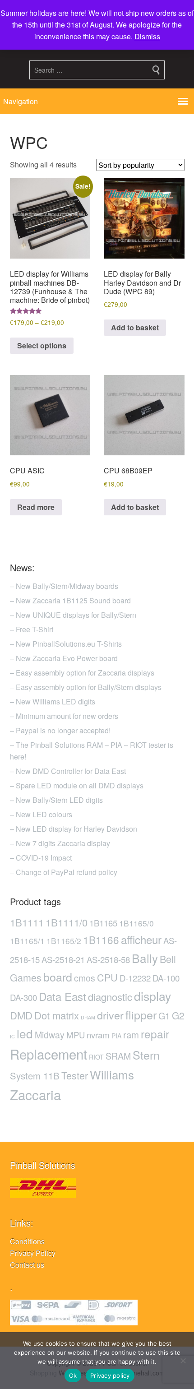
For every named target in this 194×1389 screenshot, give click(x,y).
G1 (164, 1015)
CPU (107, 977)
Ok (73, 1375)
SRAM (118, 1056)
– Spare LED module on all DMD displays (76, 785)
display (152, 996)
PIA (116, 1035)
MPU (75, 1035)
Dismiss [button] (147, 36)
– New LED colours (41, 814)
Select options (41, 345)
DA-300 (23, 997)
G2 (178, 1015)
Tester (74, 1075)
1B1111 (27, 922)
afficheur (141, 939)
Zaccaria (35, 1094)
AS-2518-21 (63, 959)
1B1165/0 (136, 923)
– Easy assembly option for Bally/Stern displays (86, 687)
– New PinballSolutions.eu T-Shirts (66, 644)
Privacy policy (110, 1375)
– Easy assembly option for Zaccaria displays (82, 672)
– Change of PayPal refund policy (63, 872)
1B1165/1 (27, 940)
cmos (84, 978)
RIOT (96, 1056)
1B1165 (103, 923)
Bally (145, 957)
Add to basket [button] (135, 327)
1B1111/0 (67, 922)
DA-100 (166, 978)
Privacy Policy (32, 1253)
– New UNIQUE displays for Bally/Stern (73, 615)
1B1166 (101, 939)
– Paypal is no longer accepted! (60, 730)
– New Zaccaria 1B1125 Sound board (70, 600)
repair (155, 1034)
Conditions (27, 1241)
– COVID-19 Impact (41, 857)
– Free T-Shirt (31, 629)
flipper (141, 1014)
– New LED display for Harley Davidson (73, 829)
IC (12, 1036)
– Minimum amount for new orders (64, 716)
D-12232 (135, 978)
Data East (62, 996)
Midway (50, 1034)
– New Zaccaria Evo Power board (64, 658)
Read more (36, 507)
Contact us (27, 1264)
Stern (146, 1054)
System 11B (35, 1075)
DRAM (88, 1017)
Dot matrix (56, 1015)
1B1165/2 (63, 940)
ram (131, 1034)
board (57, 976)
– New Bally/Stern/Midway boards (64, 586)
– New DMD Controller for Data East (68, 771)
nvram (98, 1035)
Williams (112, 1074)
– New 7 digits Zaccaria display (60, 843)
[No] (182, 1360)
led (25, 1033)
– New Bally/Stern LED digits (56, 800)
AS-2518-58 (108, 959)
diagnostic (110, 997)
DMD (21, 1015)
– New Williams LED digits (52, 701)
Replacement (48, 1053)
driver (110, 1015)
